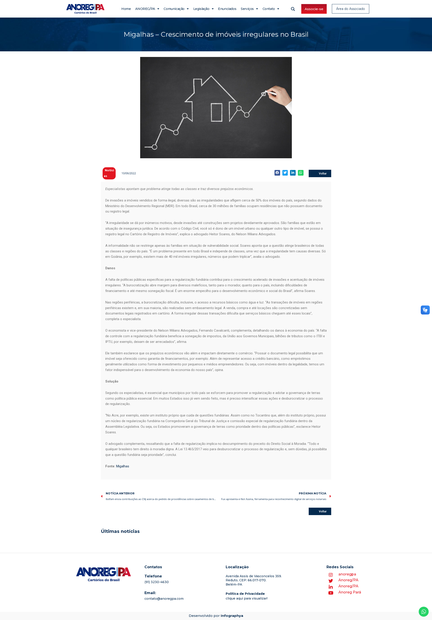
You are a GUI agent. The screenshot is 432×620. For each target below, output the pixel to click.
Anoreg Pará (349, 592)
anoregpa (347, 574)
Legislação (201, 9)
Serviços (247, 9)
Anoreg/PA (348, 580)
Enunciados (227, 9)
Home (126, 9)
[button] (277, 173)
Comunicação (174, 9)
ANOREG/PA (145, 9)
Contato (269, 9)
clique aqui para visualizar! (247, 598)
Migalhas (122, 466)
